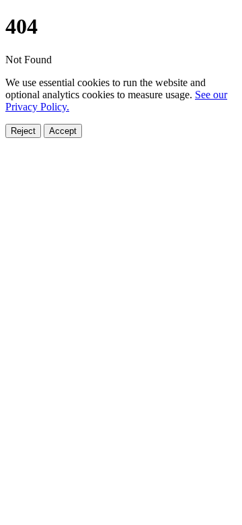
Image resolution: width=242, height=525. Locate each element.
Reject (23, 131)
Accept (63, 131)
